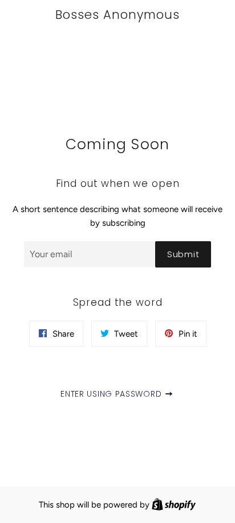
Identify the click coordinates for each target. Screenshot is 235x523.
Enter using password (112, 394)
